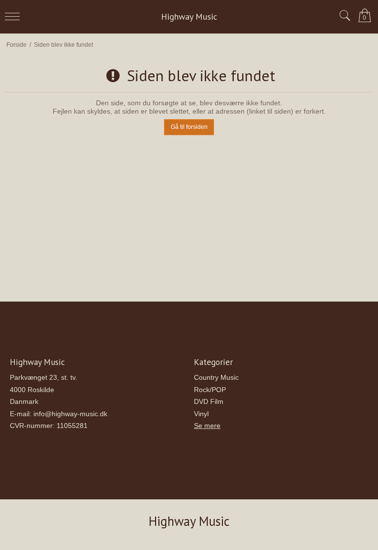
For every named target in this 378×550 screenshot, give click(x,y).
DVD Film (208, 401)
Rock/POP (210, 390)
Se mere (207, 425)
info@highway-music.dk (70, 414)
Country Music (216, 377)
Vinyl (201, 414)
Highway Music (189, 16)
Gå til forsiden (189, 126)
